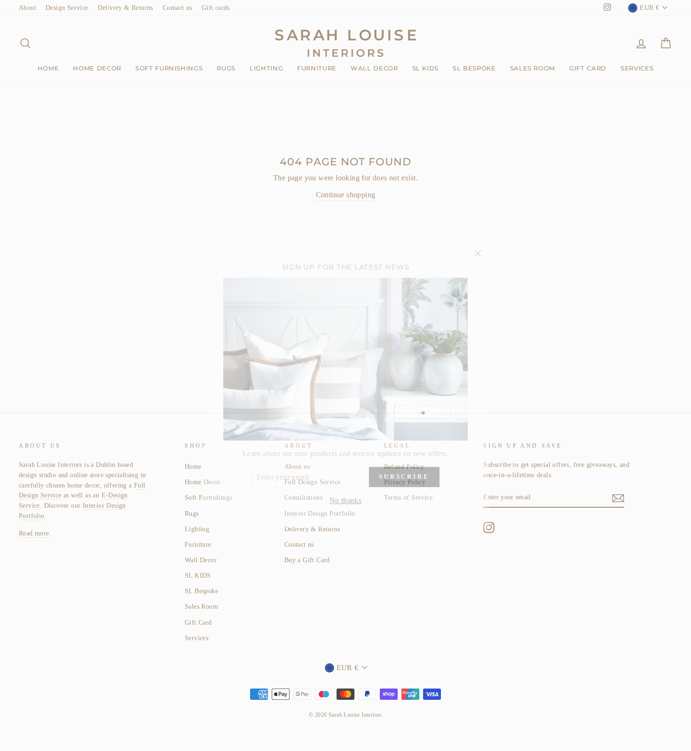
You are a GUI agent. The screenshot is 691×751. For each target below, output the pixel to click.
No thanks (346, 491)
